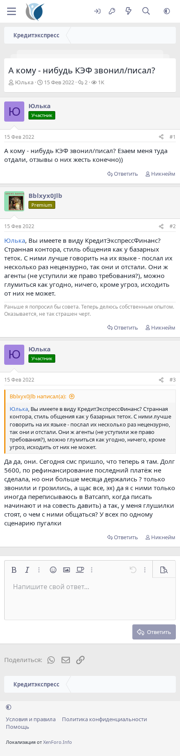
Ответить (126, 173)
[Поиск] (146, 11)
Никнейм (163, 173)
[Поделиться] (161, 137)
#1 (173, 136)
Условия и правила (31, 719)
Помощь (17, 726)
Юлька (24, 82)
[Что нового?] (128, 11)
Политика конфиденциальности (104, 719)
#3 (173, 379)
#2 (173, 226)
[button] (166, 11)
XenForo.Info (57, 742)
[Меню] (11, 11)
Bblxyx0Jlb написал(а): (38, 396)
